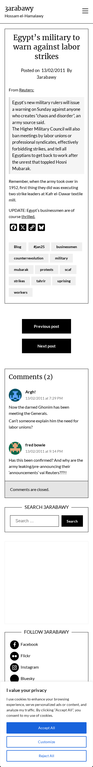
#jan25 (39, 246)
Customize (46, 742)
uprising (64, 281)
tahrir (41, 281)
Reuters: (26, 89)
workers (20, 292)
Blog (17, 246)
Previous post (46, 326)
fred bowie (35, 444)
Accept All (46, 728)
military (61, 258)
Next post (46, 345)
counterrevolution (28, 258)
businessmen (66, 246)
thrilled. (28, 216)
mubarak (21, 269)
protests (46, 269)
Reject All (46, 756)
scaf (68, 269)
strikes (19, 281)
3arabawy (19, 8)
